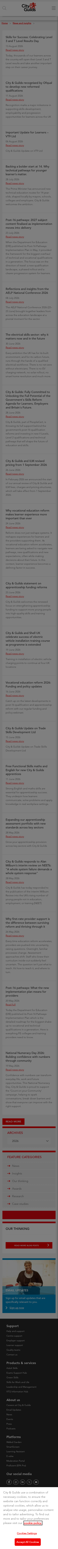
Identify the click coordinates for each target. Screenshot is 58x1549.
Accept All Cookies (27, 1542)
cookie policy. (33, 1523)
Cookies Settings (27, 1533)
